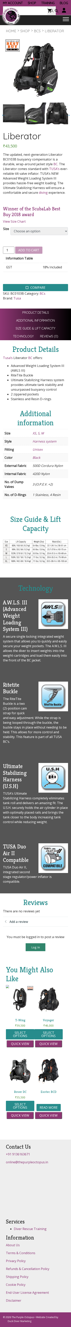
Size (6, 229)
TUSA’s (54, 169)
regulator (19, 877)
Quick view (20, 1044)
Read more (49, 1107)
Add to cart (28, 250)
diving (43, 192)
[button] (56, 11)
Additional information (35, 320)
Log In (35, 947)
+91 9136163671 (18, 1154)
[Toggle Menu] (66, 19)
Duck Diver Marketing (19, 1321)
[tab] (35, 312)
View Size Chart (14, 221)
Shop (25, 31)
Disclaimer (13, 1300)
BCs (37, 31)
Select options (20, 1034)
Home (11, 31)
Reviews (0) (49, 336)
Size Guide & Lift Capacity (35, 328)
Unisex (38, 449)
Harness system (44, 441)
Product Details (35, 312)
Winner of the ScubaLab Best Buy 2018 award (31, 212)
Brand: (8, 298)
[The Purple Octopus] (11, 16)
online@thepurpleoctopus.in (27, 1162)
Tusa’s (8, 358)
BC (55, 164)
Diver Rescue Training (30, 1229)
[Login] (64, 10)
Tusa (17, 298)
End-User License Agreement (27, 1292)
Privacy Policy (16, 1261)
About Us (13, 1245)
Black (36, 457)
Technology (23, 336)
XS (34, 433)
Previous (3, 113)
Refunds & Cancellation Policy (27, 1269)
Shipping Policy (17, 1277)
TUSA (7, 867)
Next (67, 113)
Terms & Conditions (20, 1253)
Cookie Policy (15, 1284)
